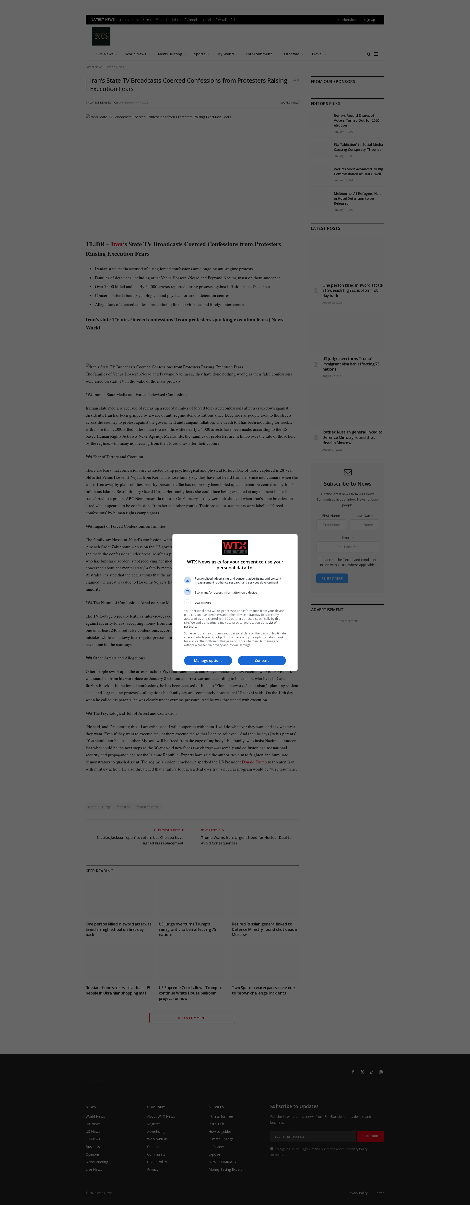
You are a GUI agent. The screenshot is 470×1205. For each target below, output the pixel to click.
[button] (235, 602)
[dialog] (235, 602)
